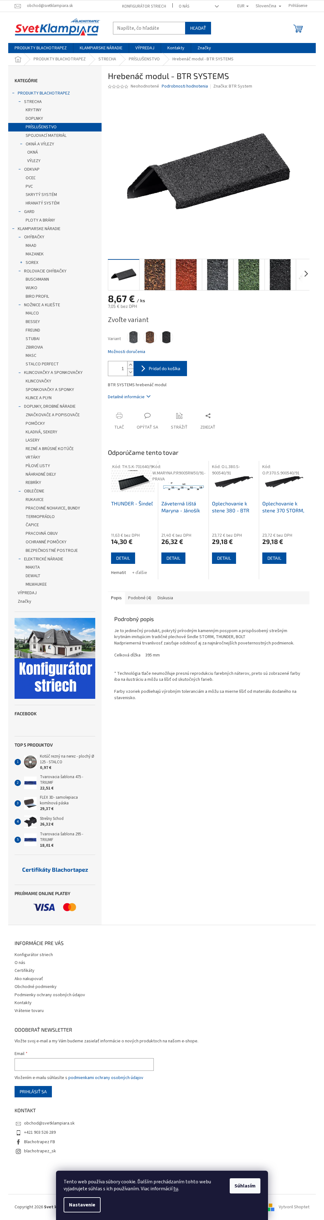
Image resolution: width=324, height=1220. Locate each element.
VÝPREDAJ (27, 593)
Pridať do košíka (164, 368)
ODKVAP (32, 169)
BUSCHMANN (37, 279)
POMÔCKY (35, 423)
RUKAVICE (35, 500)
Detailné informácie (126, 397)
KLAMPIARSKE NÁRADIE (39, 229)
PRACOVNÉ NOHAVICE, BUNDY (53, 508)
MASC (31, 355)
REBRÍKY (33, 482)
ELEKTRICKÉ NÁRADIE (43, 559)
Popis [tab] (116, 598)
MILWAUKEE (36, 584)
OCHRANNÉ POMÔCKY (46, 542)
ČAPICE (32, 525)
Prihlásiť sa (33, 1091)
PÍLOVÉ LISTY (38, 466)
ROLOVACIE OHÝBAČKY (45, 271)
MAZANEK (35, 254)
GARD (29, 212)
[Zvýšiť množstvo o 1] (130, 365)
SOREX (32, 262)
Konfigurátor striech (144, 6)
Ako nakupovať (29, 979)
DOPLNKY (34, 118)
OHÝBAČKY (34, 237)
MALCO (32, 313)
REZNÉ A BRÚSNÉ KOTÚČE (50, 449)
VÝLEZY (33, 161)
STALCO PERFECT (42, 364)
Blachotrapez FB (39, 1142)
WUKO (31, 288)
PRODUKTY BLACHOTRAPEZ (44, 93)
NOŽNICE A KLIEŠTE (42, 305)
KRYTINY (33, 110)
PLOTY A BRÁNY (40, 220)
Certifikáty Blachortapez (55, 870)
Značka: (232, 86)
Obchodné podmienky (36, 987)
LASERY (33, 440)
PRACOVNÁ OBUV (42, 533)
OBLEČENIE (34, 491)
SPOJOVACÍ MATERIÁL (46, 135)
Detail (123, 558)
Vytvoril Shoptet (294, 1207)
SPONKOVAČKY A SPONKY (50, 390)
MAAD (31, 245)
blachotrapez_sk (40, 1151)
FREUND (33, 330)
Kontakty (23, 1003)
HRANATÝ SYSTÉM (42, 203)
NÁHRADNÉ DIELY (41, 474)
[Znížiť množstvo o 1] (130, 372)
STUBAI (33, 339)
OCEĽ (30, 178)
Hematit (118, 573)
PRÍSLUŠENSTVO (41, 127)
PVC (29, 186)
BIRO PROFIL (37, 296)
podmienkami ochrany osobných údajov (105, 1078)
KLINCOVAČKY (38, 381)
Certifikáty (24, 970)
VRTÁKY (33, 457)
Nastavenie (82, 1204)
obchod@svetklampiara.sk (49, 1123)
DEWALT (33, 576)
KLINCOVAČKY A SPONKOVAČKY (53, 372)
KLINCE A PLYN (39, 398)
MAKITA (33, 567)
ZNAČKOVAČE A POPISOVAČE (53, 415)
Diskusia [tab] (165, 598)
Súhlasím (245, 1185)
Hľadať (198, 28)
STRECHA (33, 102)
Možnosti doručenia (126, 352)
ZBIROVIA (34, 347)
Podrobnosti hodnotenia (185, 86)
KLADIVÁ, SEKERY (41, 432)
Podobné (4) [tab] (139, 598)
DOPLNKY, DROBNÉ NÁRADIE (50, 406)
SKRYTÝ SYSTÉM (41, 195)
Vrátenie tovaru (29, 1011)
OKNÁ (32, 152)
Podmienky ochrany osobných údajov (50, 995)
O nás (184, 6)
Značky (24, 601)
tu (175, 1188)
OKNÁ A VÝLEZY (40, 144)
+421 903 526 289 (40, 1132)
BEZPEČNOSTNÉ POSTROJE (52, 550)
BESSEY (33, 322)
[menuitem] (40, 48)
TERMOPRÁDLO (40, 517)
